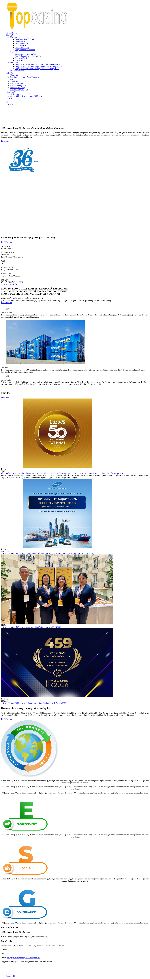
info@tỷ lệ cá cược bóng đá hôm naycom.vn (23, 958)
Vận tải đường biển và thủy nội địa (28, 56)
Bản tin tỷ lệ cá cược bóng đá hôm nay (24, 77)
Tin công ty (14, 75)
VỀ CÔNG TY (11, 33)
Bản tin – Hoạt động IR (19, 90)
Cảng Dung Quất (21, 43)
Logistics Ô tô (20, 60)
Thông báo (14, 81)
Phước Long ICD (21, 45)
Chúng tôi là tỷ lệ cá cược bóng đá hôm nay (26, 96)
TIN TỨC (9, 73)
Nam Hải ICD (20, 41)
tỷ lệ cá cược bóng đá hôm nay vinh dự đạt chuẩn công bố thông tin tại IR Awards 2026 (33, 703)
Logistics (13, 52)
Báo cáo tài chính (16, 83)
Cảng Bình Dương (22, 48)
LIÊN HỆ (9, 98)
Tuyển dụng (14, 94)
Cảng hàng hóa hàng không (25, 54)
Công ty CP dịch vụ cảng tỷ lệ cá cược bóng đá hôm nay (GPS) (38, 64)
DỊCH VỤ (10, 35)
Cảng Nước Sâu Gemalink (25, 50)
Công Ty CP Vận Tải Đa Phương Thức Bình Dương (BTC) (37, 69)
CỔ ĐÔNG (10, 79)
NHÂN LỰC (11, 92)
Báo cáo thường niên (18, 86)
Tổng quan (5, 141)
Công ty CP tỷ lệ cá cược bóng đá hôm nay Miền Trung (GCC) (38, 67)
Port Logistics (15, 62)
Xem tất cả (5, 397)
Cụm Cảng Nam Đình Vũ (24, 39)
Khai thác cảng (15, 37)
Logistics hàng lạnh (22, 58)
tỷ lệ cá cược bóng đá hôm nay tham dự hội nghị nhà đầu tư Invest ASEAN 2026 (31, 627)
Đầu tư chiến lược (17, 71)
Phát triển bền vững (17, 88)
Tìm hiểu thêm (6, 242)
